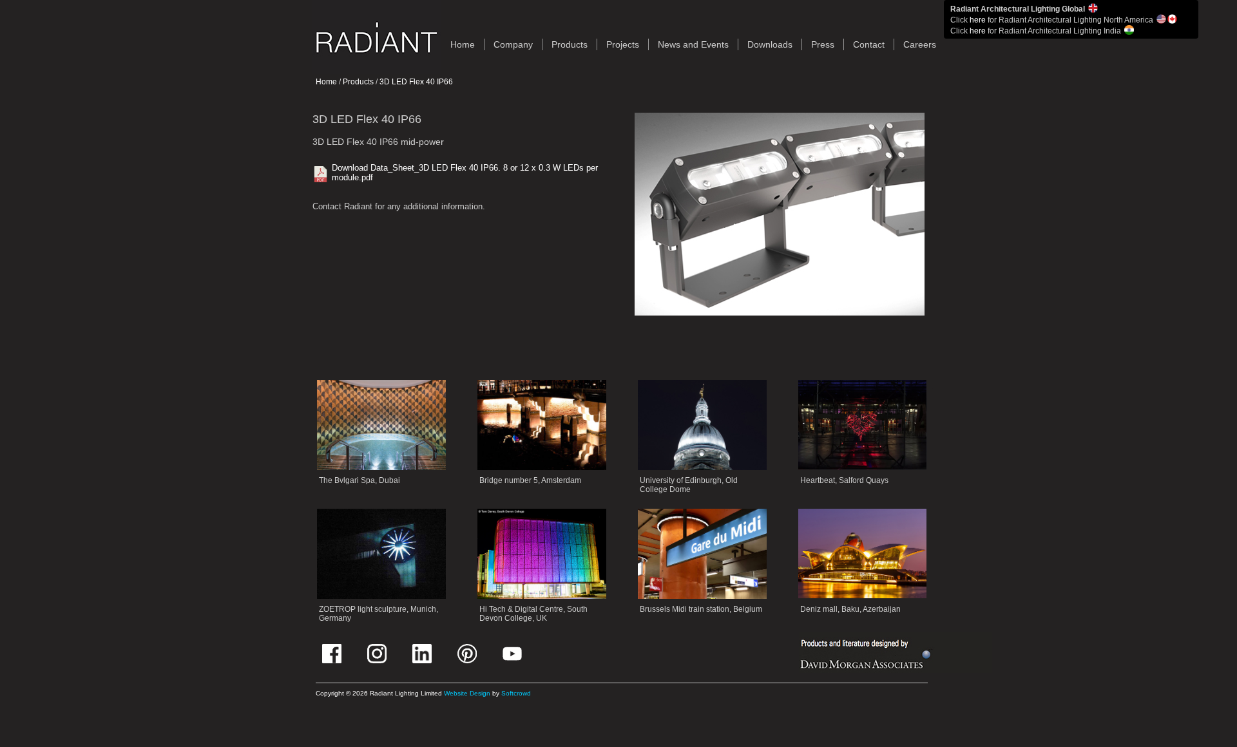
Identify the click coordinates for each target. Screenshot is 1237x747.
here (978, 19)
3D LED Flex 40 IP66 (416, 81)
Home (326, 81)
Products (569, 44)
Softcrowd (516, 693)
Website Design (467, 693)
